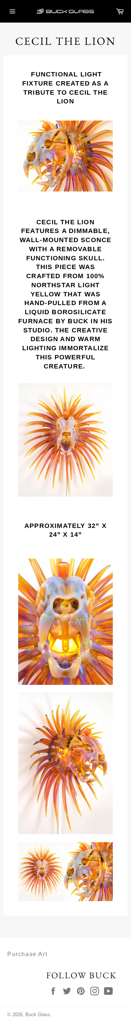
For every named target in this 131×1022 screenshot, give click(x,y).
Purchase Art (27, 954)
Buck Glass (37, 1014)
